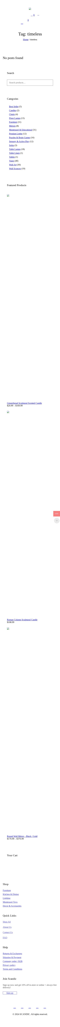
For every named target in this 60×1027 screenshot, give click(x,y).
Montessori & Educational (20, 130)
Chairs (12, 114)
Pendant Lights (15, 134)
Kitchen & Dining (11, 894)
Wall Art (12, 165)
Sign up (9, 993)
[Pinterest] (37, 1007)
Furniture (13, 122)
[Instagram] (30, 1007)
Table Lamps (15, 149)
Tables (12, 157)
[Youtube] (45, 1007)
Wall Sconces (15, 168)
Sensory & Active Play (19, 141)
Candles (12, 110)
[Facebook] (15, 1007)
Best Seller (14, 106)
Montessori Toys (10, 902)
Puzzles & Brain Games (19, 137)
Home (25, 39)
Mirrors (12, 126)
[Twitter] (22, 1007)
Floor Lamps (14, 118)
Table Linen (14, 153)
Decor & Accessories (12, 906)
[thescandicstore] (30, 8)
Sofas (11, 145)
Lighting (6, 898)
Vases (11, 161)
